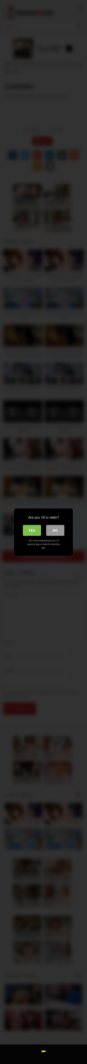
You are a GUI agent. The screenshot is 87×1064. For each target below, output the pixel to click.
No (55, 530)
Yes (32, 530)
